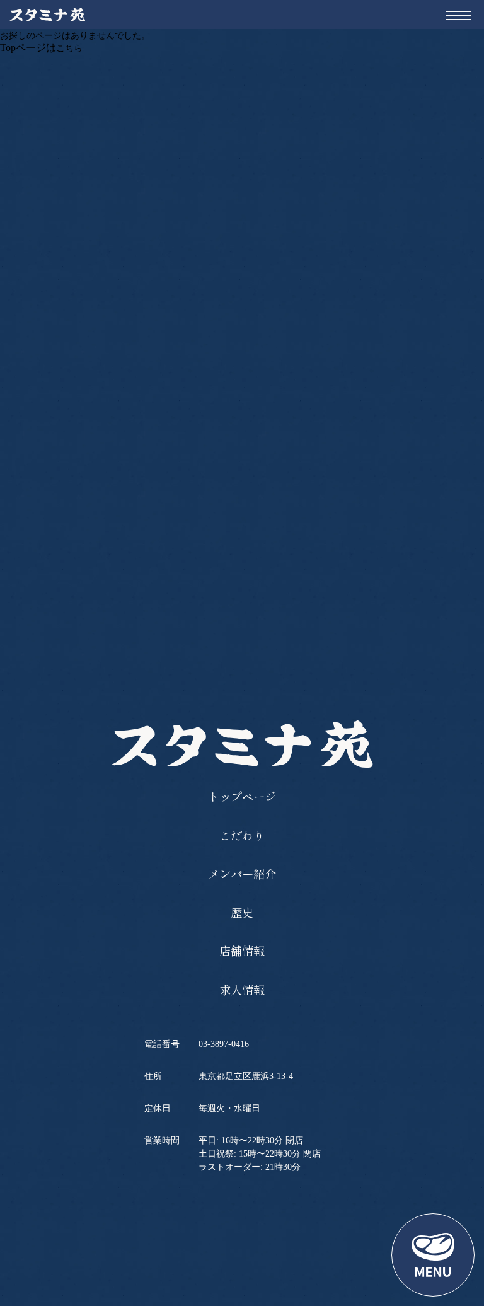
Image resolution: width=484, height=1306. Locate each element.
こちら (69, 48)
